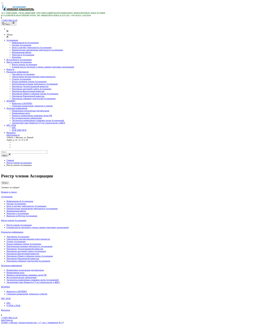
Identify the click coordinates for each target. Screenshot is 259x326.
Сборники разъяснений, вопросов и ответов (32, 106)
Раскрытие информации (17, 72)
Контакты (11, 132)
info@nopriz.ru (13, 135)
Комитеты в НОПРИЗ (22, 103)
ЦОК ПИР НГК (19, 130)
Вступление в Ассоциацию (19, 59)
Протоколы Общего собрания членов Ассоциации (35, 94)
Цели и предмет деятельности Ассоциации (32, 47)
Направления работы (21, 52)
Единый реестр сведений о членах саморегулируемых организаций (43, 67)
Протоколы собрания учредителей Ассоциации (34, 98)
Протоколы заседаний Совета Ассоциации (31, 89)
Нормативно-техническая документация (30, 111)
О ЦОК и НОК (13, 305)
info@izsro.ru (7, 320)
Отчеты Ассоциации (21, 79)
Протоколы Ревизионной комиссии (28, 96)
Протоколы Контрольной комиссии (28, 91)
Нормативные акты (21, 113)
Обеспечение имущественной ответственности (33, 77)
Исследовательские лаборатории (27, 118)
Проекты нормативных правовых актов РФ (32, 115)
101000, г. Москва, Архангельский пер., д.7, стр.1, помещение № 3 (31, 322)
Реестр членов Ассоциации (19, 62)
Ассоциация (12, 40)
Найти (4, 156)
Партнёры (16, 57)
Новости (10, 69)
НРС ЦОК (11, 125)
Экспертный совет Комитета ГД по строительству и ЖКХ (38, 123)
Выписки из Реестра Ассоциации (21, 216)
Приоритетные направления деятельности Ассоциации (37, 50)
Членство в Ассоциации (23, 55)
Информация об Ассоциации (25, 42)
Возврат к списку (9, 192)
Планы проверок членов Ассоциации (29, 81)
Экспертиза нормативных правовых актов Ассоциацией (38, 120)
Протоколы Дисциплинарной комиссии (30, 86)
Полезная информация (16, 108)
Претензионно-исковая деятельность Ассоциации (35, 84)
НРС (14, 128)
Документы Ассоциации (23, 74)
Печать (5, 183)
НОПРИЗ (10, 101)
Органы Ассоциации (21, 45)
